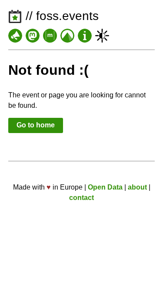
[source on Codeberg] (67, 36)
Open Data (105, 187)
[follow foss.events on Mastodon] (33, 36)
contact (81, 197)
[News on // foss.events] (15, 36)
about (137, 187)
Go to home (36, 125)
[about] (85, 36)
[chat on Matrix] (50, 36)
